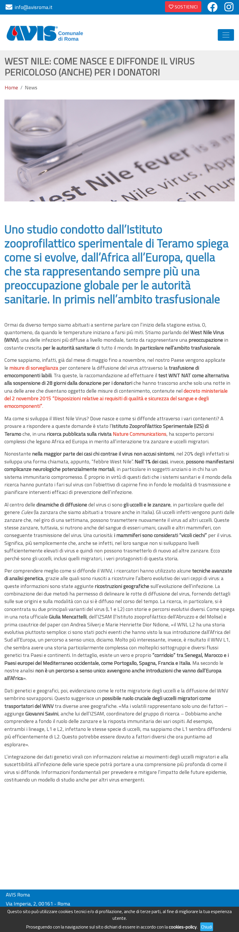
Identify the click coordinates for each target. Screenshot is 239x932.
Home (11, 87)
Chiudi (206, 926)
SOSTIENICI (185, 6)
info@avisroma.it (33, 7)
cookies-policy (183, 926)
